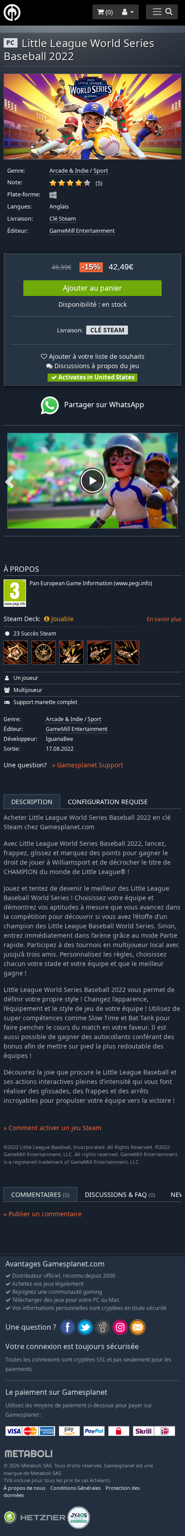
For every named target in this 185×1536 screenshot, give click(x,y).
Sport (100, 170)
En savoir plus (164, 619)
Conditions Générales (75, 1487)
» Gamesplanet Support (87, 765)
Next (175, 480)
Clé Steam (62, 218)
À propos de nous (24, 1487)
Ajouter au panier (92, 288)
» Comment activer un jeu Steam (52, 1127)
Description (32, 801)
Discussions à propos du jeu (96, 365)
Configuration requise (108, 801)
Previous (9, 480)
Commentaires (40, 1194)
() (108, 12)
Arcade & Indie (68, 170)
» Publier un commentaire (43, 1214)
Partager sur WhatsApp (101, 404)
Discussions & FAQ (120, 1194)
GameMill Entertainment (82, 231)
